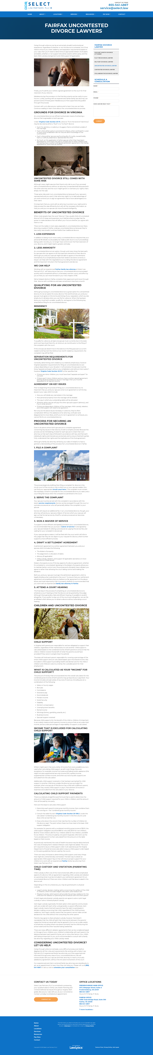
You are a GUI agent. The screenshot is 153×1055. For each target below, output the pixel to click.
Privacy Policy (90, 1026)
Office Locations (90, 982)
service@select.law (114, 8)
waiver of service (67, 527)
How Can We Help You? (102, 104)
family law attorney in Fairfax (67, 583)
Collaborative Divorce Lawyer (106, 73)
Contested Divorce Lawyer (105, 69)
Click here (67, 1026)
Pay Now (106, 14)
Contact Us (46, 999)
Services (73, 14)
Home (30, 14)
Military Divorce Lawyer (104, 61)
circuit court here (59, 489)
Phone (96, 98)
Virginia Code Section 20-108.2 (68, 813)
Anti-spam (116, 1047)
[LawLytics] (76, 1047)
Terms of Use (99, 1047)
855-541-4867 (118, 5)
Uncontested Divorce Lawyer (106, 65)
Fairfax (65, 861)
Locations (57, 14)
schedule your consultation (64, 967)
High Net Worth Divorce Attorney (104, 53)
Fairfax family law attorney (65, 269)
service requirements (47, 503)
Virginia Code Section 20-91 (49, 122)
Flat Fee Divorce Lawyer (104, 58)
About (41, 14)
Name (96, 86)
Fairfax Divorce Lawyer (103, 46)
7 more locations (85, 1009)
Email (96, 92)
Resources (90, 14)
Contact (121, 14)
